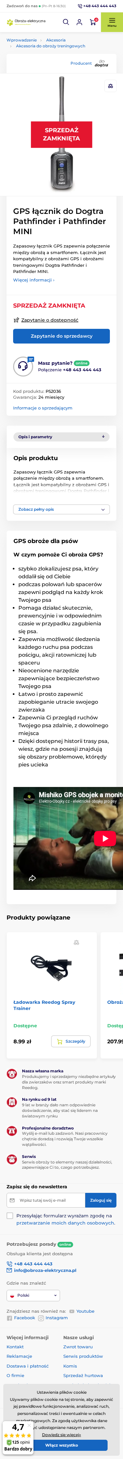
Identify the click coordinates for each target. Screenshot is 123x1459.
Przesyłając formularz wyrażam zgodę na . (65, 1219)
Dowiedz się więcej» (61, 1434)
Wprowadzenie (22, 40)
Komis (70, 1366)
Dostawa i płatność (28, 1366)
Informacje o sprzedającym (42, 407)
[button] (66, 22)
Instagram (57, 1317)
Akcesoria (56, 40)
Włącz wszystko (61, 1445)
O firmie (15, 1375)
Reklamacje (19, 1356)
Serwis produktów (83, 1356)
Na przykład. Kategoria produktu (56, 60)
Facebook (24, 1317)
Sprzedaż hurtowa (83, 1375)
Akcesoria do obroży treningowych (50, 45)
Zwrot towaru (78, 1346)
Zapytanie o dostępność (49, 320)
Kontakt (15, 1346)
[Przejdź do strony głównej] (26, 22)
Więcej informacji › (33, 279)
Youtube (85, 1311)
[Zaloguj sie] (79, 22)
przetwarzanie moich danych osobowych (65, 1223)
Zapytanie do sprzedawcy (61, 336)
